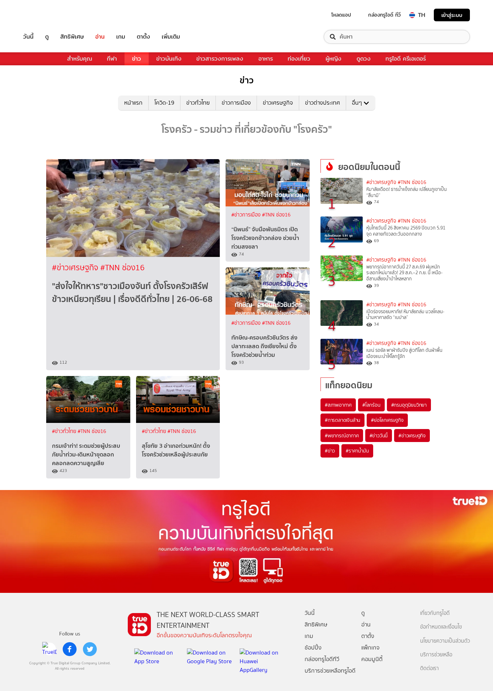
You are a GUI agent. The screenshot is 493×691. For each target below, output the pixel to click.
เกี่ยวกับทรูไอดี (435, 613)
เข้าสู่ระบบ (451, 15)
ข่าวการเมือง (236, 103)
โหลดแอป (341, 14)
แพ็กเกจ (370, 647)
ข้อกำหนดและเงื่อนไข (441, 627)
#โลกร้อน (371, 404)
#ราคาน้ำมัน (357, 450)
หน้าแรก (133, 103)
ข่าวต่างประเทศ (322, 103)
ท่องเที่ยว (299, 58)
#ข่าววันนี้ (379, 435)
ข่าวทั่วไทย (198, 103)
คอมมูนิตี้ (372, 659)
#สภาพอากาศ (338, 404)
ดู (47, 36)
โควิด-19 (164, 103)
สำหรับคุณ (79, 58)
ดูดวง (364, 58)
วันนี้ (28, 36)
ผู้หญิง (333, 58)
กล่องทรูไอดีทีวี (322, 659)
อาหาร (265, 58)
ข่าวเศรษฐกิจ (278, 103)
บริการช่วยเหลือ (436, 655)
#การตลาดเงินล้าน (342, 420)
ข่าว (136, 58)
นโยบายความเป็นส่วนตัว (445, 641)
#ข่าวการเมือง (246, 215)
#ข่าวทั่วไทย (65, 431)
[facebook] (69, 649)
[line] (49, 649)
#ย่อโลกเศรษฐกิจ (387, 420)
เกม (120, 36)
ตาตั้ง (143, 36)
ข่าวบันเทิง (169, 58)
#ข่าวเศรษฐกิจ (76, 268)
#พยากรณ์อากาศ (342, 435)
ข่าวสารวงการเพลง (219, 58)
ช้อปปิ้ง (313, 647)
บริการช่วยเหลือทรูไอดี (330, 670)
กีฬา (112, 58)
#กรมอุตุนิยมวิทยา (409, 404)
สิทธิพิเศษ (72, 36)
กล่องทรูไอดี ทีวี (384, 14)
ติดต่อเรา (429, 668)
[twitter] (90, 649)
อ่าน (100, 36)
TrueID (44, 15)
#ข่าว (330, 450)
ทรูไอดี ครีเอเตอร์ (405, 58)
